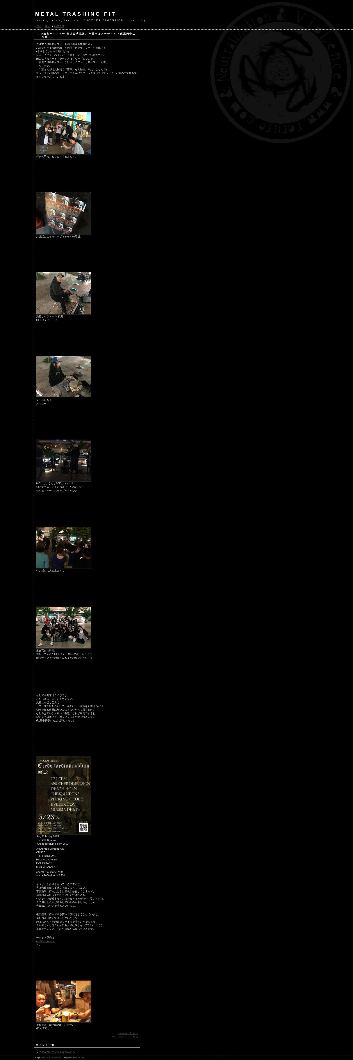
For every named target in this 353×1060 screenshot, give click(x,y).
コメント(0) (133, 1037)
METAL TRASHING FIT (75, 14)
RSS (47, 25)
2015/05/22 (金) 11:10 (128, 1033)
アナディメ (122, 1037)
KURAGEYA (79, 1058)
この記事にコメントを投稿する (57, 1052)
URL (114, 1037)
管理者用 (59, 25)
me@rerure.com (45, 941)
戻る (39, 25)
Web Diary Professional (51, 1058)
